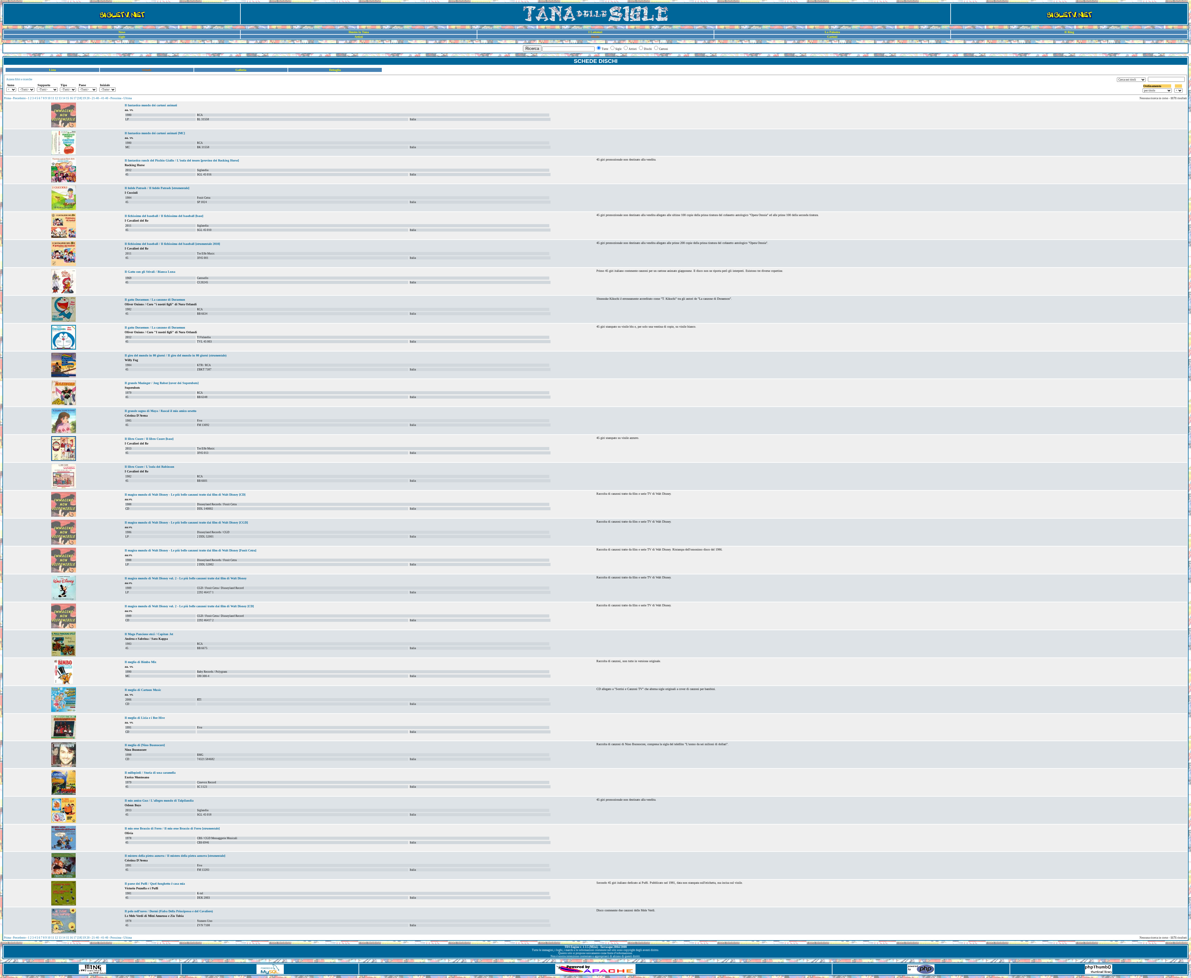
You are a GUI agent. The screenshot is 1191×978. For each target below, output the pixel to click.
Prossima (115, 98)
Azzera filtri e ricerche (19, 79)
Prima (7, 98)
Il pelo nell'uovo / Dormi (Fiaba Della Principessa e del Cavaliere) (169, 911)
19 (84, 98)
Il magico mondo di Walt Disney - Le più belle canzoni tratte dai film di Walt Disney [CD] (185, 494)
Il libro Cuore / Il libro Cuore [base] (149, 438)
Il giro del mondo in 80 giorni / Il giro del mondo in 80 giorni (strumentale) (175, 355)
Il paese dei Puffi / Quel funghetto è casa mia (155, 883)
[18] (79, 98)
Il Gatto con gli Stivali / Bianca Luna (150, 271)
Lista (52, 70)
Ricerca (532, 48)
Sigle (121, 36)
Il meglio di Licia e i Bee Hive (145, 717)
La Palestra (832, 32)
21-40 (95, 98)
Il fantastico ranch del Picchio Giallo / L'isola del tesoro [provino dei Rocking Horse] (182, 160)
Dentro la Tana (359, 32)
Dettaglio (335, 70)
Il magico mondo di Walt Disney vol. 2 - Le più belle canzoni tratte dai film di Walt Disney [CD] (189, 606)
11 (52, 98)
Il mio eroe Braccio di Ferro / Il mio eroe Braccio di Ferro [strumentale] (172, 828)
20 (88, 98)
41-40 (104, 98)
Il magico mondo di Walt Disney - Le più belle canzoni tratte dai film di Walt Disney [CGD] (186, 522)
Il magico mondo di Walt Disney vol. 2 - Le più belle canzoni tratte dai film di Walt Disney (186, 578)
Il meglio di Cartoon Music (143, 690)
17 (75, 98)
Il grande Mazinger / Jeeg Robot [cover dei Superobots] (161, 383)
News (121, 32)
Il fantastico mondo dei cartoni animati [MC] (155, 133)
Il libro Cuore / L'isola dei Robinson (149, 466)
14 (63, 98)
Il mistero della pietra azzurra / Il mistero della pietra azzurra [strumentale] (175, 855)
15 (67, 98)
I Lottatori (595, 32)
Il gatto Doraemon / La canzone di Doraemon (155, 299)
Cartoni (832, 36)
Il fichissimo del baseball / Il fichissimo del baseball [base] (164, 216)
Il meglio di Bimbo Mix (140, 662)
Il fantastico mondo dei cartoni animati (151, 105)
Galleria (240, 70)
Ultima (127, 98)
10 (49, 98)
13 (60, 98)
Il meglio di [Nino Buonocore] (145, 745)
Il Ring (1069, 32)
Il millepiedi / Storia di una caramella (150, 772)
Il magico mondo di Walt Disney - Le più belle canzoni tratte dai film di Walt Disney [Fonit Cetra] (190, 550)
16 (71, 98)
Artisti (359, 36)
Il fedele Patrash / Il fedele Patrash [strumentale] (157, 188)
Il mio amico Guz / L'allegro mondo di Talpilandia (159, 800)
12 (56, 98)
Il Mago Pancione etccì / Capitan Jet (149, 634)
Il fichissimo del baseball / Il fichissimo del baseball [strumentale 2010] (172, 244)
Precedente (19, 98)
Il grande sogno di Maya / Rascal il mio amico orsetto (160, 411)
